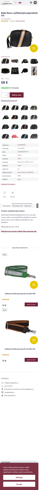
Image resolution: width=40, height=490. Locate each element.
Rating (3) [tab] (28, 206)
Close (5, 190)
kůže (19, 158)
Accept (19, 484)
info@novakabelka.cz (11, 383)
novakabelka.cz (9, 392)
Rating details (20, 21)
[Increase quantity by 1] (9, 93)
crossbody (30, 172)
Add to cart (16, 95)
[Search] (14, 2)
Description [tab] (7, 206)
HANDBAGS (21, 145)
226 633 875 (8, 386)
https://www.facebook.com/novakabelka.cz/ (19, 389)
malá (19, 165)
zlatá (19, 176)
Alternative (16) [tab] (17, 206)
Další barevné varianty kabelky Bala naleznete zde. (19, 231)
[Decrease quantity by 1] (9, 96)
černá (19, 155)
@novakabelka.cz (10, 395)
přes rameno (22, 172)
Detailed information (8, 184)
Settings (19, 477)
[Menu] (35, 3)
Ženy (19, 179)
